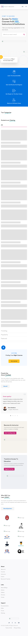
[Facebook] (12, 623)
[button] (14, 361)
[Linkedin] (15, 623)
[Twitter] (9, 623)
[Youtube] (18, 623)
